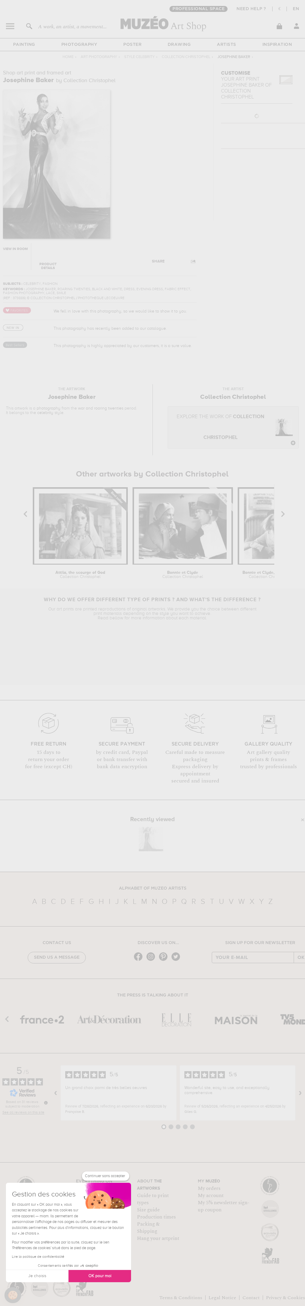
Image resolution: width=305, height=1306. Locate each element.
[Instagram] (152, 960)
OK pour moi (99, 1276)
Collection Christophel (186, 57)
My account (211, 1195)
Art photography (99, 57)
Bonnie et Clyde (182, 575)
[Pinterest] (164, 960)
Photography (79, 44)
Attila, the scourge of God (80, 575)
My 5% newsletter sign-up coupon (223, 1206)
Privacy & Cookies (285, 1297)
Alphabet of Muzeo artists (152, 888)
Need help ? (251, 9)
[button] (12, 1295)
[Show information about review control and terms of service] (45, 1102)
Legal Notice (222, 1297)
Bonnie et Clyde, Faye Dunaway (269, 575)
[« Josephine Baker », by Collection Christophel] (151, 839)
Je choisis (37, 1276)
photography (48, 408)
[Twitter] (177, 960)
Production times (156, 1217)
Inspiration (277, 44)
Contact (251, 1297)
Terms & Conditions (180, 1297)
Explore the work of (220, 427)
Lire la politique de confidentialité (38, 1257)
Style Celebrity (139, 57)
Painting (24, 44)
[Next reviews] (300, 1093)
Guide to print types (153, 1199)
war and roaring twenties (100, 408)
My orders (209, 1188)
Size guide (148, 1210)
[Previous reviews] (56, 1093)
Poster (132, 44)
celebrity (45, 413)
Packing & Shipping (148, 1227)
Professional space (198, 9)
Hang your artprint (158, 1238)
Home (68, 57)
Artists (226, 44)
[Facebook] (139, 960)
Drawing (179, 44)
